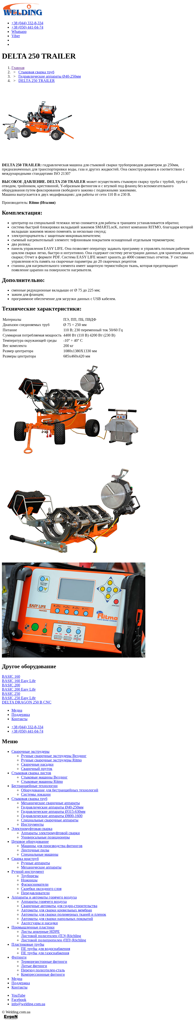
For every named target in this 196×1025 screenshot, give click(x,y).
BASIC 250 (11, 694)
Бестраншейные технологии (34, 786)
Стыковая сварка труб (29, 799)
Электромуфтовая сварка (31, 829)
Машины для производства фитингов (51, 846)
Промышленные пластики (32, 927)
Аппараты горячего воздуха (44, 901)
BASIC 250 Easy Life (19, 698)
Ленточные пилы (35, 850)
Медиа (16, 710)
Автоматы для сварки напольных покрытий (57, 919)
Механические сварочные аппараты (50, 803)
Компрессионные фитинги (43, 974)
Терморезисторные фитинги (44, 962)
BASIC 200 (11, 685)
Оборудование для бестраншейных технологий (59, 790)
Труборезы (29, 876)
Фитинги (19, 957)
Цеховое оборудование (30, 841)
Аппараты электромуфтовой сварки (50, 833)
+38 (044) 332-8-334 (27, 727)
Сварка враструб (25, 859)
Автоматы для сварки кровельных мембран (56, 910)
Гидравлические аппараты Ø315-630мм (53, 811)
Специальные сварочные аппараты (49, 820)
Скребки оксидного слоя (41, 889)
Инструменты (32, 824)
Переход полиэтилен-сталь (43, 970)
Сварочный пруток (36, 769)
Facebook (18, 1000)
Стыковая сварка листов (31, 773)
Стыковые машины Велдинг (44, 777)
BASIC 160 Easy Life (19, 681)
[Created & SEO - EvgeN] (11, 1019)
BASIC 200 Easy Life (19, 689)
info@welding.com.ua (28, 1004)
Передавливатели (35, 893)
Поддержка (20, 715)
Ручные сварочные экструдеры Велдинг (54, 756)
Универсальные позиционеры (45, 837)
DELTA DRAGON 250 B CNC (26, 702)
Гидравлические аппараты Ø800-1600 (51, 816)
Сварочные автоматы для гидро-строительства (59, 906)
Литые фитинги (34, 966)
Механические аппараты (41, 867)
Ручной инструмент (27, 871)
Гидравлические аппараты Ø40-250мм (52, 807)
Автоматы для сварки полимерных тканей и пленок (63, 914)
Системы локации (36, 794)
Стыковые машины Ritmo (42, 781)
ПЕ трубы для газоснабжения (45, 953)
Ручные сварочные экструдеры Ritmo (51, 760)
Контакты (19, 719)
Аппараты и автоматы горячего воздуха (44, 897)
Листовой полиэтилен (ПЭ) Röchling (51, 936)
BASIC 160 (11, 676)
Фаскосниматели (35, 884)
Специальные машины (39, 854)
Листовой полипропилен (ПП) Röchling (53, 940)
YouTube (18, 995)
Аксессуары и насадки (39, 923)
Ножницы (29, 880)
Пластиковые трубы (27, 944)
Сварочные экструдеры (30, 751)
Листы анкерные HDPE (40, 932)
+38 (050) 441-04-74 (27, 731)
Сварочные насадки (37, 764)
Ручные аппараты (35, 863)
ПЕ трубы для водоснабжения (45, 949)
